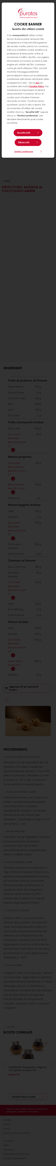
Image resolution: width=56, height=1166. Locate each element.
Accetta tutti (23, 132)
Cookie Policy (37, 86)
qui (37, 82)
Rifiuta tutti (23, 142)
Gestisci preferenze (23, 151)
